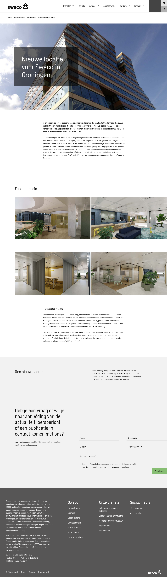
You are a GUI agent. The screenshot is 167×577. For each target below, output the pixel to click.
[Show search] (164, 9)
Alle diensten (104, 530)
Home (10, 18)
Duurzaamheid (109, 6)
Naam (82, 438)
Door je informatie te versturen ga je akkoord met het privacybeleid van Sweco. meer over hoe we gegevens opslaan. (109, 465)
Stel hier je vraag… (87, 456)
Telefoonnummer (135, 447)
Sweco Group (74, 508)
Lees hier (95, 467)
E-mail (83, 447)
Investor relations (76, 537)
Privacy (23, 572)
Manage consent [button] (43, 572)
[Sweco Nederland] (18, 6)
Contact (137, 6)
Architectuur (104, 525)
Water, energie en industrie (111, 515)
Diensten (67, 6)
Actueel (92, 6)
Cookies (32, 572)
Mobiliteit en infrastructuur (111, 520)
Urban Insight (74, 517)
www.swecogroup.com (15, 550)
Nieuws (22, 18)
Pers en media (74, 527)
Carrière (123, 6)
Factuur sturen (74, 532)
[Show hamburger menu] (155, 6)
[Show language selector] (164, 3)
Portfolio (81, 6)
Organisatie (132, 438)
